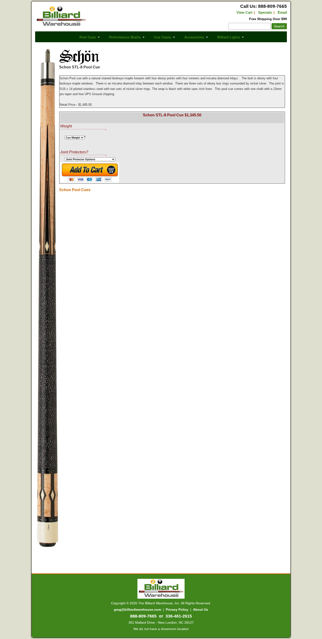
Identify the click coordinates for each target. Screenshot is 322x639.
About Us (200, 609)
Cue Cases (162, 37)
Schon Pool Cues (75, 190)
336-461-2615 (178, 616)
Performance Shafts (125, 37)
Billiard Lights (228, 37)
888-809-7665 (143, 616)
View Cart (244, 12)
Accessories (194, 37)
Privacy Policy (177, 609)
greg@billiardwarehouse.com (137, 609)
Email (282, 12)
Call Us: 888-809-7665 (263, 6)
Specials (265, 12)
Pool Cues (87, 37)
